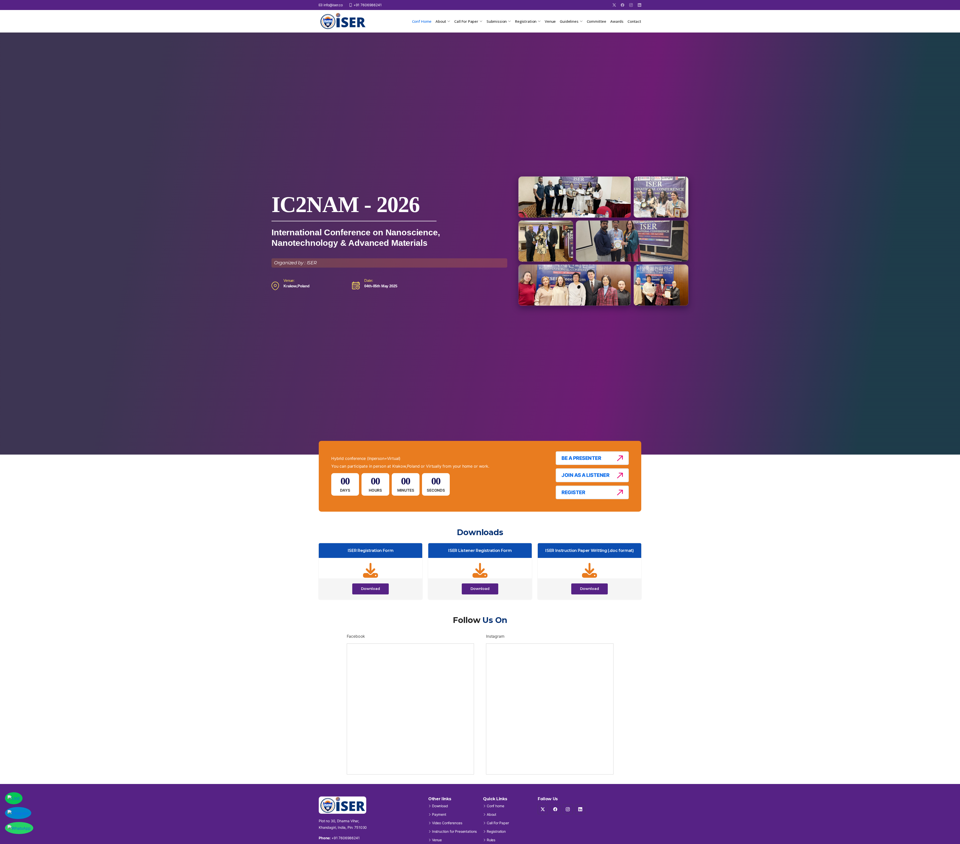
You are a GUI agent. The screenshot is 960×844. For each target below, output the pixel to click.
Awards (617, 21)
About (491, 814)
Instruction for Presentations (454, 831)
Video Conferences (447, 823)
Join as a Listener (585, 475)
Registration (496, 831)
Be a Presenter (581, 458)
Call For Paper (498, 823)
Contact (634, 21)
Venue (550, 21)
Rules (491, 840)
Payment (439, 814)
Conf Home (422, 21)
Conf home (495, 806)
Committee (596, 21)
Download (370, 588)
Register (573, 492)
